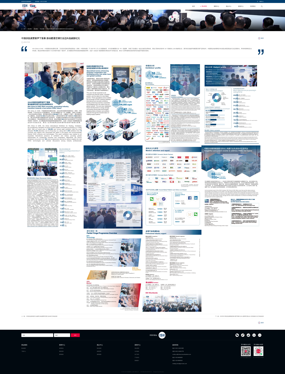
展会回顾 (42, 28)
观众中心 (228, 6)
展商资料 (61, 351)
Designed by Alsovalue (158, 371)
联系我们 (253, 6)
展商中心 (261, 1)
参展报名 (61, 348)
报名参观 (99, 348)
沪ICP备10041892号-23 (146, 371)
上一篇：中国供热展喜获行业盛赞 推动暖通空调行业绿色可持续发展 (39, 316)
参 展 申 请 (282, 152)
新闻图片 (137, 360)
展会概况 (36, 28)
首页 (193, 6)
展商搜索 (99, 354)
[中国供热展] (29, 6)
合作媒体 (137, 351)
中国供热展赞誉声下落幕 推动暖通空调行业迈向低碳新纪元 (60, 28)
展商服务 (61, 354)
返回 (262, 38)
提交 (75, 335)
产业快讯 (137, 357)
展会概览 (204, 6)
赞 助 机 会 (282, 165)
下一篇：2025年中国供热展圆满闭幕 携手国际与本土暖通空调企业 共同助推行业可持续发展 (239, 316)
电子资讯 (137, 354)
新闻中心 (241, 6)
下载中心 (23, 351)
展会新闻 (137, 348)
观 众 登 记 (282, 159)
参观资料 (99, 351)
